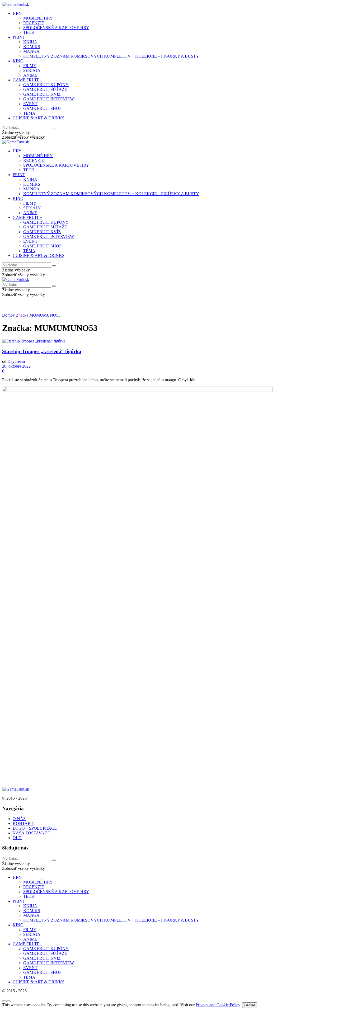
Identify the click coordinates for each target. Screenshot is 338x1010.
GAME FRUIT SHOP (42, 108)
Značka (22, 315)
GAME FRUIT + (27, 80)
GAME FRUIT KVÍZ (42, 94)
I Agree (249, 1005)
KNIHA (30, 42)
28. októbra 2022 (16, 366)
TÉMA (29, 113)
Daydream (16, 361)
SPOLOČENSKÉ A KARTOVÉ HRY (56, 27)
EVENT (30, 103)
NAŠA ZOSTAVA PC (31, 833)
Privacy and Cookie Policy (218, 1005)
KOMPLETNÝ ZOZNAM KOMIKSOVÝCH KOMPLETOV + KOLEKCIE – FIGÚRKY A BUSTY (111, 56)
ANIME (30, 75)
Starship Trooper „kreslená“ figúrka (41, 351)
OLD (17, 837)
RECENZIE (33, 23)
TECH (29, 32)
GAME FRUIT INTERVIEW (48, 99)
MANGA (31, 51)
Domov (8, 315)
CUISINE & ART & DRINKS (38, 118)
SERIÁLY (32, 70)
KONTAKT (23, 823)
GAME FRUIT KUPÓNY (46, 84)
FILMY (29, 65)
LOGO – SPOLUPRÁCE (35, 828)
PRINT (19, 37)
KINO (18, 61)
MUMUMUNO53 (44, 315)
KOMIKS (31, 46)
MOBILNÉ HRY (38, 18)
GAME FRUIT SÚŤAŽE (45, 89)
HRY (17, 13)
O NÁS (19, 818)
